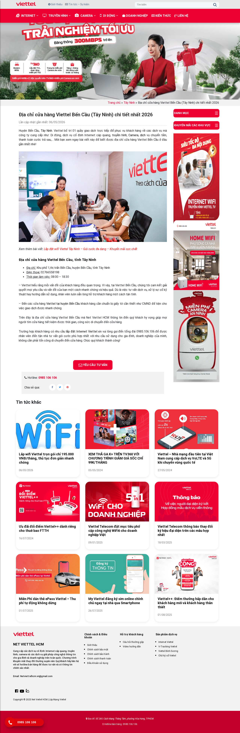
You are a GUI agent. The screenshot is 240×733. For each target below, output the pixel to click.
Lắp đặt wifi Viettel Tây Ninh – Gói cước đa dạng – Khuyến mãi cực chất (90, 249)
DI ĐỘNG (109, 15)
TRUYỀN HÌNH (58, 15)
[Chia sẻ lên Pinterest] (67, 387)
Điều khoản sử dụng (97, 663)
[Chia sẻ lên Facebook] (52, 387)
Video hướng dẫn (132, 646)
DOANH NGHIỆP (136, 15)
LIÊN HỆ (182, 15)
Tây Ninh (129, 102)
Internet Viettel (165, 642)
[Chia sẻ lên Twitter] (60, 387)
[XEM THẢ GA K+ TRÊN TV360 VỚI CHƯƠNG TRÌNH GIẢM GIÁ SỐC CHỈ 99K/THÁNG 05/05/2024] (117, 475)
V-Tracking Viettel (167, 646)
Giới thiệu (56, 4)
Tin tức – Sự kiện (78, 4)
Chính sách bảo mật (97, 649)
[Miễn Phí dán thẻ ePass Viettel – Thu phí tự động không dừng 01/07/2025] (48, 615)
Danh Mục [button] (181, 113)
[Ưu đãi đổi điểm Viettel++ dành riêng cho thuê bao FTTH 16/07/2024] (48, 543)
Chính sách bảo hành (98, 654)
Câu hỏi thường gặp (133, 642)
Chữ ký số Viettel (167, 655)
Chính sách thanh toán (99, 658)
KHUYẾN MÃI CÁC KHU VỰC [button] (192, 125)
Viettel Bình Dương (168, 651)
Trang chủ (114, 102)
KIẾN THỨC (163, 15)
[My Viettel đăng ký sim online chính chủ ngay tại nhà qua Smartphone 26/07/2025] (117, 615)
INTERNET (28, 15)
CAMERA (86, 15)
